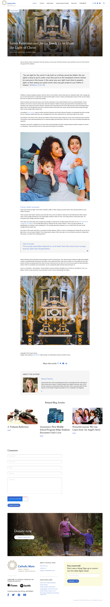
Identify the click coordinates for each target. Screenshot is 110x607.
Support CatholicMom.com (47, 570)
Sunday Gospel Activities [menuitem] (62, 3)
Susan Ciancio (32, 52)
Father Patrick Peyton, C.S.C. (48, 591)
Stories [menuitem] (34, 3)
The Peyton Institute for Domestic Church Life (49, 593)
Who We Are (44, 566)
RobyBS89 (36, 355)
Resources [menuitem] (74, 3)
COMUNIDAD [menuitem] (82, 3)
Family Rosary (44, 585)
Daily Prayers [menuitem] (50, 3)
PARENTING (14, 11)
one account (31, 112)
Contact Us (43, 568)
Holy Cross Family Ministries (48, 583)
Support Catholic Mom (24, 537)
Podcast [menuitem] (42, 3)
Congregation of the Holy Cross (48, 589)
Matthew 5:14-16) (37, 85)
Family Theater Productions (47, 587)
